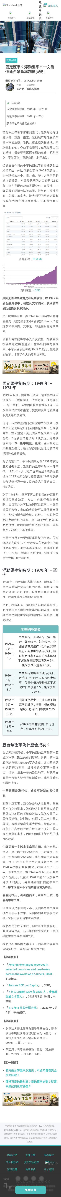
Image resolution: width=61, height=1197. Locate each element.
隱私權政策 (12, 1162)
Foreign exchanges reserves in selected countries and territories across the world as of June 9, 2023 (29, 969)
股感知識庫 (33, 88)
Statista (37, 259)
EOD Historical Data (12, 1130)
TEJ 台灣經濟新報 (46, 1126)
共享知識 (49, 1169)
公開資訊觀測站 (29, 1130)
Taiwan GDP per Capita (23, 985)
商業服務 (30, 1169)
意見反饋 (30, 1155)
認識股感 (12, 1169)
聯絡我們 (12, 1155)
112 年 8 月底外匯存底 (22, 1007)
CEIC (38, 290)
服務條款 (49, 1155)
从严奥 (20, 88)
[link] (30, 366)
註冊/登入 (53, 5)
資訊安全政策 (31, 1162)
